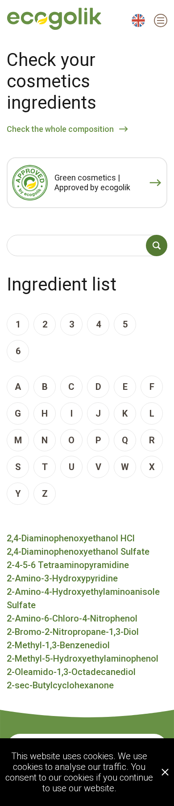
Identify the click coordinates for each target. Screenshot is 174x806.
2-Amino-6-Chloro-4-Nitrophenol (72, 618)
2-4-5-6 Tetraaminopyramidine (68, 565)
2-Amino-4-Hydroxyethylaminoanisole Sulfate (83, 598)
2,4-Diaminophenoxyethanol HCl (71, 538)
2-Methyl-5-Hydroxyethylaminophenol (82, 658)
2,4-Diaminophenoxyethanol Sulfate (78, 551)
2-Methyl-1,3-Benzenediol (58, 645)
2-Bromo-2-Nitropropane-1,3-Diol (73, 631)
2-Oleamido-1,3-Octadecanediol (71, 672)
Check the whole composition (60, 129)
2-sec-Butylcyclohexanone (60, 685)
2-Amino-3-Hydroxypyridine (62, 578)
